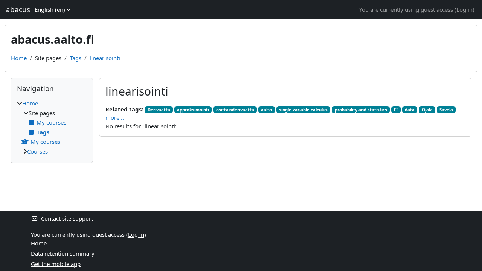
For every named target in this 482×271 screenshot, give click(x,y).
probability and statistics (361, 110)
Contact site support (67, 218)
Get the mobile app (56, 264)
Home (19, 58)
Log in (464, 9)
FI (396, 110)
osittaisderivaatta (235, 110)
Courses (37, 151)
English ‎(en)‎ (50, 9)
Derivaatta (159, 110)
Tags (75, 58)
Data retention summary (63, 253)
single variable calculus (303, 110)
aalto (266, 110)
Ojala (427, 110)
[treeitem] (52, 127)
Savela (446, 110)
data (410, 110)
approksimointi (193, 110)
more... (114, 117)
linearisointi (105, 58)
